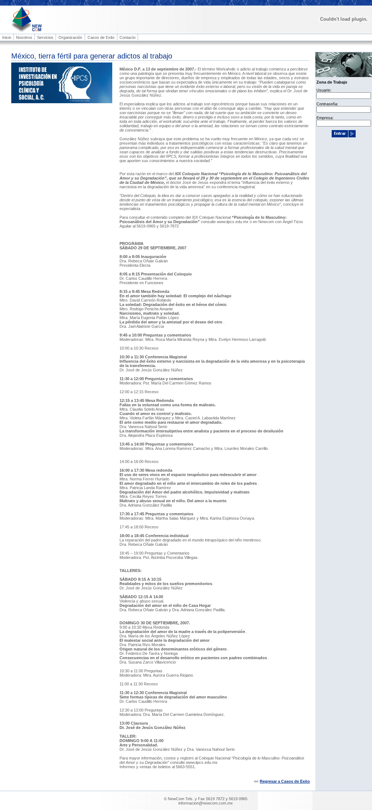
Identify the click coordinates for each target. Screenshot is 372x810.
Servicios (45, 37)
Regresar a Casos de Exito (285, 781)
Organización (70, 37)
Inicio (6, 37)
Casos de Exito (101, 37)
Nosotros (24, 37)
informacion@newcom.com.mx (205, 803)
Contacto (128, 37)
